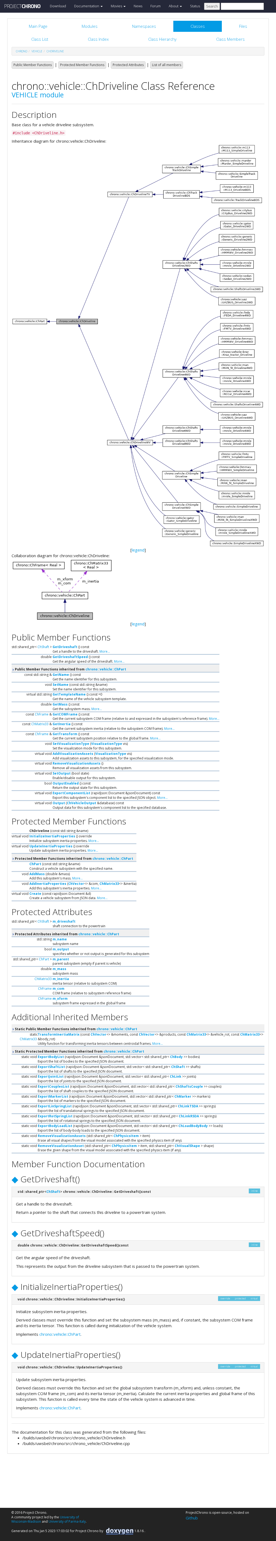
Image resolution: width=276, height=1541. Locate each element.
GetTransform (65, 734)
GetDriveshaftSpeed (70, 657)
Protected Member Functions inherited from (73, 858)
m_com (58, 988)
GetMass (60, 704)
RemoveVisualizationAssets (77, 763)
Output (59, 803)
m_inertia (61, 979)
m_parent (61, 959)
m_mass (59, 969)
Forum (155, 6)
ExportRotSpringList (55, 1116)
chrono (21, 51)
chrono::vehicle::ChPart (105, 669)
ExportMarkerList (53, 1096)
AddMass (37, 874)
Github (192, 1518)
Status (195, 6)
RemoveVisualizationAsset (61, 1145)
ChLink (175, 1076)
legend (138, 550)
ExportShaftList (51, 1066)
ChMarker (182, 1096)
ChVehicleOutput (81, 803)
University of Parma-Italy (67, 1521)
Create (35, 893)
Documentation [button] (87, 6)
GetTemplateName (69, 694)
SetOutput (62, 773)
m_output (61, 949)
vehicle (37, 51)
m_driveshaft (64, 921)
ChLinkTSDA (188, 1106)
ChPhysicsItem (126, 1136)
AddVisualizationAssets (73, 753)
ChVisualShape (187, 1145)
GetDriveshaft (65, 647)
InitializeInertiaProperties (52, 836)
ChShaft (43, 647)
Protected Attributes (128, 65)
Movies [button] (117, 6)
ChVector (76, 883)
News (138, 6)
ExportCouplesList (53, 1086)
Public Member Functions (32, 65)
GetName (61, 674)
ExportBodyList (51, 1056)
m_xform (60, 998)
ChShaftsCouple (189, 1086)
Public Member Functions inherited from (70, 669)
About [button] (174, 6)
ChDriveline (55, 51)
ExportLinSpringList (55, 1106)
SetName (60, 684)
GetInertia (62, 724)
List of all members (166, 65)
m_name (60, 939)
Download (58, 6)
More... (104, 651)
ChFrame (42, 714)
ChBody (176, 1056)
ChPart (35, 864)
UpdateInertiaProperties (51, 846)
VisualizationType (106, 743)
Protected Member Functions (82, 65)
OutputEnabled (66, 783)
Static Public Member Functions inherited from (75, 1029)
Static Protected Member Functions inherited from (79, 1051)
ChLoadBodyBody (193, 1126)
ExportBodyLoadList (55, 1126)
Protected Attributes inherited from (66, 934)
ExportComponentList (71, 793)
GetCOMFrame (65, 714)
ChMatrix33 (40, 724)
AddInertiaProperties (47, 883)
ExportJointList (51, 1076)
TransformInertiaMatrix (59, 1034)
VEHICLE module (38, 94)
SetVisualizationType (71, 743)
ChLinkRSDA (189, 1116)
